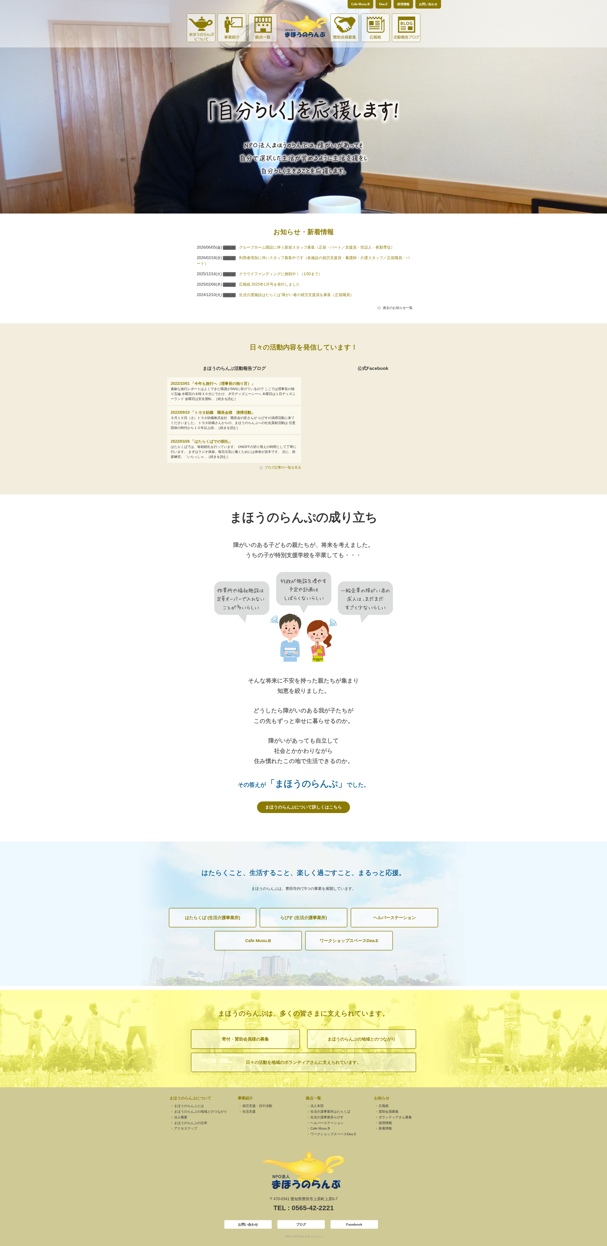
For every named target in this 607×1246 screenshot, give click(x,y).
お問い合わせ (428, 4)
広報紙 (375, 28)
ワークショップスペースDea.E (349, 940)
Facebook (354, 1224)
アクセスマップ (185, 1128)
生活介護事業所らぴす (326, 1117)
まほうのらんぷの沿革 (190, 1123)
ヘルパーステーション (394, 917)
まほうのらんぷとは (188, 1106)
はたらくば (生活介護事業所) (212, 917)
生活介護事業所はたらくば (329, 1111)
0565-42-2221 (313, 1208)
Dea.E (383, 4)
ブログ (301, 1224)
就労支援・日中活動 (256, 1106)
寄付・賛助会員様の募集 (245, 1039)
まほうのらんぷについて (201, 28)
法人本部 (316, 1106)
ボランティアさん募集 (395, 1117)
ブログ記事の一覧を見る (283, 467)
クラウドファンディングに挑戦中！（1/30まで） (280, 274)
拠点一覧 (263, 28)
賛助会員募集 (345, 28)
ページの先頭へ (597, 1236)
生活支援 (248, 1111)
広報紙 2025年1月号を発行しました (269, 284)
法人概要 (180, 1117)
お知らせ (381, 1098)
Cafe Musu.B (360, 4)
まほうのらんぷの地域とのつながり (361, 1039)
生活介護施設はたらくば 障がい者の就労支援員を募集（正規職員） (296, 295)
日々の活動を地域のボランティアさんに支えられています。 (303, 1062)
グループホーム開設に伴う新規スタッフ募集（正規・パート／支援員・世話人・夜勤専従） (317, 247)
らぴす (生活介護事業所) (303, 917)
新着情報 (385, 1128)
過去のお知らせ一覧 (398, 308)
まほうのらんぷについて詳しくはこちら (303, 807)
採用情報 (403, 4)
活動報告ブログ (406, 28)
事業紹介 (232, 28)
